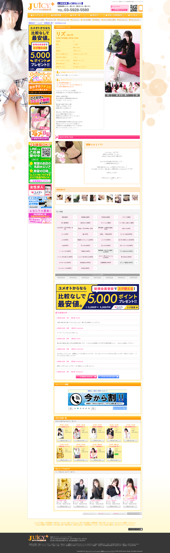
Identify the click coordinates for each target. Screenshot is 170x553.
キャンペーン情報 (38, 20)
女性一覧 (101, 513)
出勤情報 (115, 513)
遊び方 (56, 522)
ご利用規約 (87, 524)
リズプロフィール (60, 23)
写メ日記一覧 (58, 524)
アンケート (75, 20)
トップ (40, 23)
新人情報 (86, 522)
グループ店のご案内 (109, 20)
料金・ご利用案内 (46, 522)
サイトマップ (135, 20)
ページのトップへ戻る (134, 513)
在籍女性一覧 (48, 23)
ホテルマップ (123, 20)
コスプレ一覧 (51, 20)
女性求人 (97, 20)
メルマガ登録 (86, 20)
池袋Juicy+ (32, 23)
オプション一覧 (64, 20)
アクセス (110, 522)
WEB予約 (68, 524)
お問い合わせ (77, 524)
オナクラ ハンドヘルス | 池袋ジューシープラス (100, 551)
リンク (95, 524)
